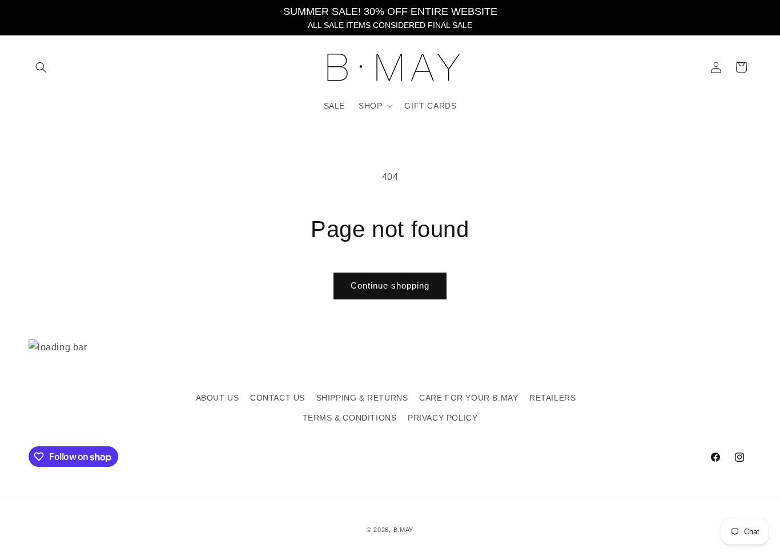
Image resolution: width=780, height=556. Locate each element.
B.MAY (403, 529)
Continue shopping (390, 285)
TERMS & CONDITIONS (350, 417)
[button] (41, 67)
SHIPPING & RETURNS (362, 397)
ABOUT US (217, 397)
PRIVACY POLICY (442, 417)
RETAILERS (552, 397)
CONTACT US (277, 397)
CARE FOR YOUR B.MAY (468, 397)
